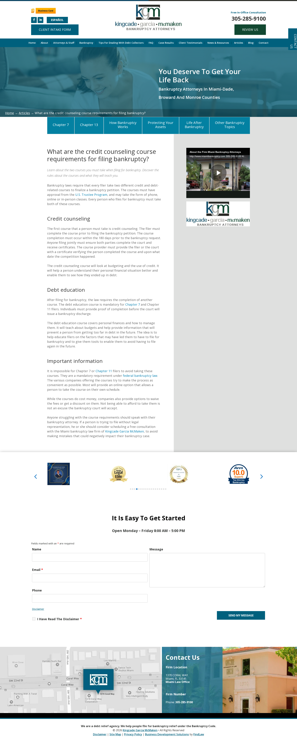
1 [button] (130, 489)
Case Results (166, 43)
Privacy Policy (133, 734)
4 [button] (137, 489)
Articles (238, 43)
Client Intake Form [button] (55, 30)
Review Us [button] (250, 30)
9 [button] (147, 489)
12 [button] (153, 489)
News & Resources (218, 43)
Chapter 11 (104, 371)
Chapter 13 (89, 124)
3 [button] (134, 489)
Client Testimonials (190, 43)
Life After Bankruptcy (194, 124)
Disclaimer (38, 609)
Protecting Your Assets (160, 124)
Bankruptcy (86, 43)
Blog (251, 43)
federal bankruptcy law (140, 376)
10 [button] (149, 489)
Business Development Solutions (167, 734)
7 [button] (143, 489)
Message (156, 549)
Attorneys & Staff (63, 43)
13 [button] (155, 489)
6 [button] (141, 489)
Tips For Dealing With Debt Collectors (121, 43)
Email (37, 570)
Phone (37, 590)
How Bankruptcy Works (122, 124)
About (44, 43)
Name (36, 549)
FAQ (151, 43)
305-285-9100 (249, 18)
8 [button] (145, 489)
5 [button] (139, 489)
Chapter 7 (61, 124)
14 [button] (157, 489)
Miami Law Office (178, 682)
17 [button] (163, 489)
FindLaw (198, 734)
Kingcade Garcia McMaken (124, 431)
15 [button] (159, 489)
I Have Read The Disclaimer (59, 619)
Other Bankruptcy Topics (229, 124)
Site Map (115, 734)
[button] (35, 476)
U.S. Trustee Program (91, 195)
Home (32, 43)
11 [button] (151, 489)
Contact (263, 43)
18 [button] (165, 489)
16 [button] (161, 489)
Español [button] (57, 20)
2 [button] (132, 489)
